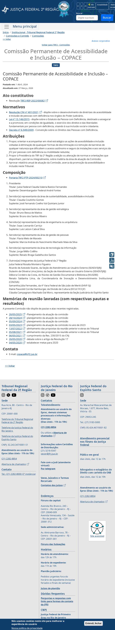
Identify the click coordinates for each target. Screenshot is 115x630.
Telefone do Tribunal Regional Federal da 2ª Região (17, 421)
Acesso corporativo (101, 41)
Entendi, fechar (93, 623)
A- (78, 6)
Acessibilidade (102, 5)
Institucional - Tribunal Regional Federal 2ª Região (38, 32)
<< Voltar (7, 39)
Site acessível (97, 536)
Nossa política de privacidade (27, 628)
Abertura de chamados (14, 464)
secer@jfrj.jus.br (49, 453)
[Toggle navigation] (20, 26)
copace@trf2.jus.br (27, 354)
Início (6, 32)
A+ (86, 6)
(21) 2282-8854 (9, 458)
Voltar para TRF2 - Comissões (56, 44)
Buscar (79, 13)
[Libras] (111, 254)
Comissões (38, 35)
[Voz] (111, 260)
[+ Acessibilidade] (111, 266)
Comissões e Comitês (17, 35)
